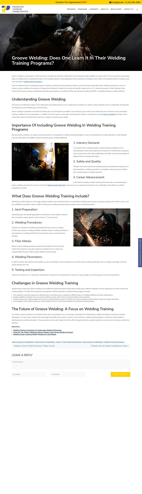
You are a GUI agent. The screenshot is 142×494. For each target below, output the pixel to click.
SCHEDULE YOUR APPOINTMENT (140, 253)
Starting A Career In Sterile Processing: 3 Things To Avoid (34, 346)
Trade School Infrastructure (72, 342)
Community (93, 9)
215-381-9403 (133, 2)
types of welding (109, 114)
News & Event (116, 9)
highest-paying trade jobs (56, 185)
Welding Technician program (114, 342)
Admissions (82, 9)
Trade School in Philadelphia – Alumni (48, 342)
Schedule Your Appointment (71, 2)
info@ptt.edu (118, 2)
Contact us (128, 9)
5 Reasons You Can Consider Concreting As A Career (109, 346)
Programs (71, 9)
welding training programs (33, 82)
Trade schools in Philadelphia (93, 342)
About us (104, 9)
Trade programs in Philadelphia (23, 342)
